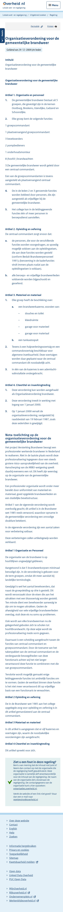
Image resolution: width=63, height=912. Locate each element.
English (13, 828)
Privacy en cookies (19, 850)
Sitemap (13, 858)
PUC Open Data (17, 879)
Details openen (2, 35)
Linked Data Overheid (21, 875)
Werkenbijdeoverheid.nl (22, 900)
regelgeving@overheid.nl (25, 799)
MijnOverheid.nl (18, 888)
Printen (50, 26)
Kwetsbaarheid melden (22, 862)
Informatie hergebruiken (22, 846)
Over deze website (19, 820)
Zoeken (13, 836)
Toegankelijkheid (18, 854)
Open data (15, 871)
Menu (55, 5)
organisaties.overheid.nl (25, 788)
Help (11, 832)
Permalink (35, 26)
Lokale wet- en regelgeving (15, 15)
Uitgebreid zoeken (38, 15)
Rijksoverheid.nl (18, 892)
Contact (13, 824)
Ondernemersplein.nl (20, 896)
